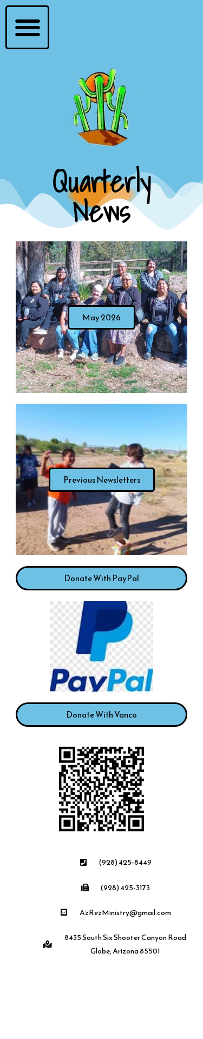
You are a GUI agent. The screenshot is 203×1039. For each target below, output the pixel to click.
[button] (27, 27)
